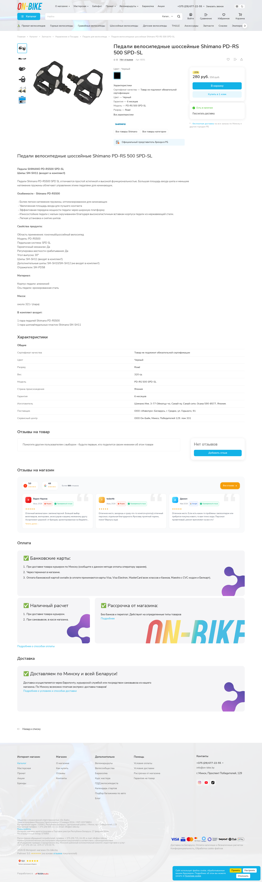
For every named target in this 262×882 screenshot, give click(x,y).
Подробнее (108, 618)
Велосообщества (104, 768)
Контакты (61, 778)
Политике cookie (193, 875)
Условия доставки (144, 768)
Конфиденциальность (182, 848)
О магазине (62, 763)
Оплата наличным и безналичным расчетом (219, 845)
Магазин (61, 757)
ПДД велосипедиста (106, 783)
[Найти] (179, 16)
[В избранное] (228, 59)
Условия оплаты (143, 763)
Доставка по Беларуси (183, 845)
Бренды (21, 783)
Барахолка (101, 773)
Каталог (21, 763)
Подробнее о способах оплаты (36, 646)
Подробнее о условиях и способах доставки (50, 691)
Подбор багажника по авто (110, 793)
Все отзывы (228, 485)
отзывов (57, 853)
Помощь (139, 757)
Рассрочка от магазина (147, 773)
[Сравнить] (235, 59)
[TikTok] (213, 783)
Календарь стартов (106, 788)
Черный (117, 75)
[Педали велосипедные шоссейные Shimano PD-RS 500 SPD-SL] (68, 82)
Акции (21, 778)
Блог (98, 798)
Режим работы (24, 829)
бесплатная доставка (203, 123)
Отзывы (60, 773)
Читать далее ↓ (31, 524)
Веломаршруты (104, 763)
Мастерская (24, 768)
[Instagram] (199, 783)
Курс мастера (102, 778)
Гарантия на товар (144, 778)
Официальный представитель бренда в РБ (145, 142)
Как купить (62, 768)
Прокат (21, 773)
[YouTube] (206, 783)
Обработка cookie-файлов (209, 848)
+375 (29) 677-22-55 (190, 6)
